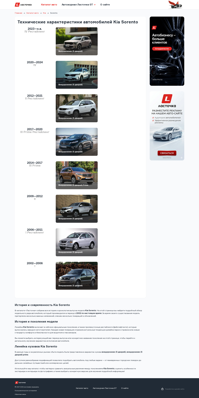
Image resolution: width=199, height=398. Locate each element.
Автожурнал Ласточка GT (105, 388)
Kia (44, 13)
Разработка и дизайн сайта (174, 389)
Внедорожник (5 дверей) (71, 51)
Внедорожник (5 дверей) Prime (73, 185)
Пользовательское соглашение (26, 390)
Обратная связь (20, 394)
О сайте (105, 4)
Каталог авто (49, 4)
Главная (18, 13)
